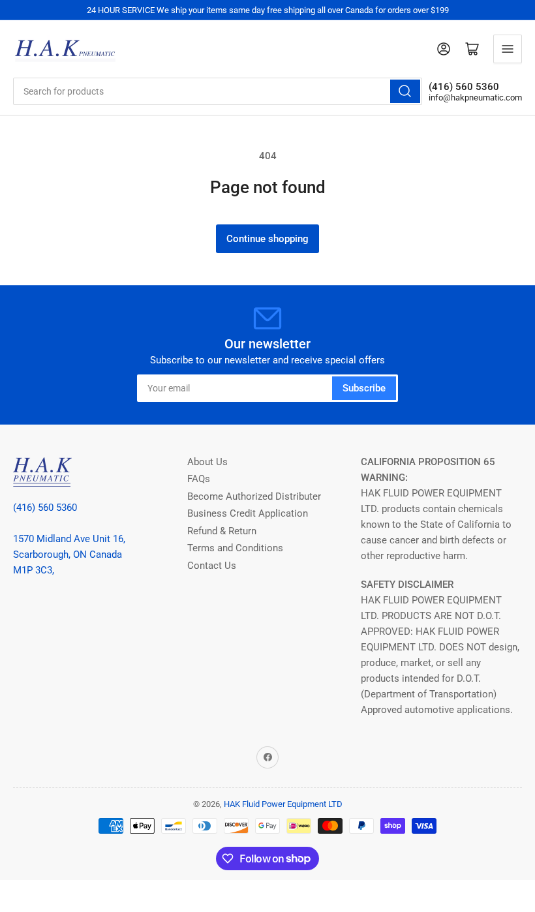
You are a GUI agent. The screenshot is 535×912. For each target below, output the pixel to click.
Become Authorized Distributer (254, 496)
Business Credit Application (247, 513)
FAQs (198, 479)
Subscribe (364, 388)
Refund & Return (221, 531)
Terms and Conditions (235, 548)
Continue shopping (267, 239)
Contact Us (211, 565)
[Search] (405, 91)
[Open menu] (507, 49)
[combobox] (217, 91)
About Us (207, 462)
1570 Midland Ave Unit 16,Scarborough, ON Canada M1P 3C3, (69, 554)
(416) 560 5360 (45, 507)
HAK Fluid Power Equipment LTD (283, 804)
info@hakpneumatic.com (475, 97)
